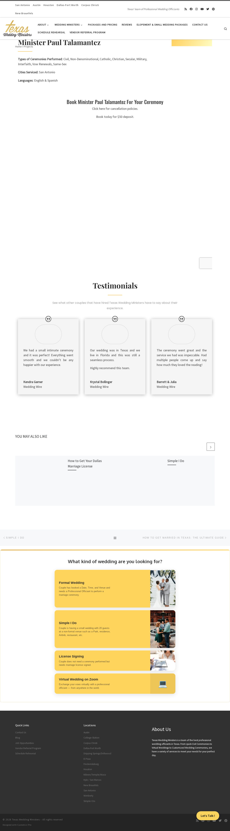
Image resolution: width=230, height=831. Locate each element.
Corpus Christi (90, 743)
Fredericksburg (91, 764)
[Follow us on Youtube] (202, 9)
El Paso (87, 758)
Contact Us (20, 732)
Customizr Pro (24, 825)
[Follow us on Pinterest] (213, 9)
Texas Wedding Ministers (26, 819)
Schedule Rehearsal (25, 753)
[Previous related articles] (202, 447)
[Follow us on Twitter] (207, 9)
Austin (86, 732)
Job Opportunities (24, 743)
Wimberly (88, 795)
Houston (88, 769)
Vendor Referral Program (28, 748)
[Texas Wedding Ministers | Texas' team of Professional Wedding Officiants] (17, 28)
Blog (17, 737)
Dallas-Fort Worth (92, 748)
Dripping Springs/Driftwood (97, 753)
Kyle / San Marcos (92, 779)
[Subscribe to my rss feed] (186, 9)
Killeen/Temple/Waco (95, 774)
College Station (91, 737)
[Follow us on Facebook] (191, 9)
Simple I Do (175, 461)
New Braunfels (91, 785)
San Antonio (90, 790)
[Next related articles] (211, 447)
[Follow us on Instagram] (196, 9)
